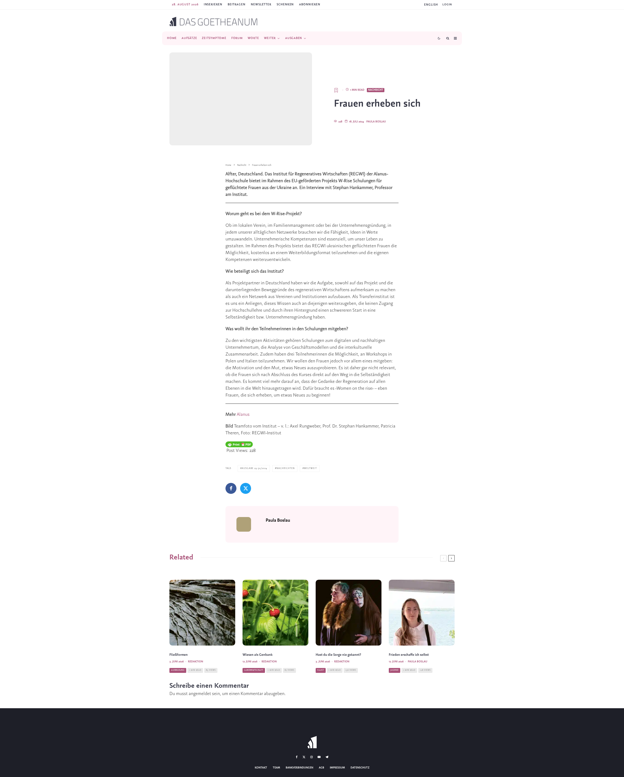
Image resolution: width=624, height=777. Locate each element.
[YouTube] (319, 757)
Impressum (337, 767)
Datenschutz (360, 767)
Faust (320, 670)
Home (172, 38)
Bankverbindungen (299, 767)
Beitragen (236, 4)
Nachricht (375, 90)
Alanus (243, 414)
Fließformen (178, 655)
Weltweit (310, 468)
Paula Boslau (376, 121)
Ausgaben (293, 38)
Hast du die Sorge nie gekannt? (338, 655)
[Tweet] (245, 488)
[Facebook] (296, 757)
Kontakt (261, 767)
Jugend (394, 670)
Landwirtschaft (253, 670)
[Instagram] (311, 757)
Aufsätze (189, 38)
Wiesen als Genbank (258, 655)
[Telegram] (327, 757)
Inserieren (213, 4)
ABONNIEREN (309, 4)
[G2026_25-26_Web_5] (422, 613)
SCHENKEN (285, 4)
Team (276, 767)
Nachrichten (285, 468)
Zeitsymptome (214, 38)
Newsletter (261, 4)
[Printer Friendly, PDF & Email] (239, 444)
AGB (321, 767)
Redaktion (195, 661)
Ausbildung (178, 670)
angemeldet (200, 693)
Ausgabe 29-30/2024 (254, 468)
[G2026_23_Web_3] (202, 613)
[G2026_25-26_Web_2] (275, 613)
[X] (304, 757)
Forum (237, 38)
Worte (253, 38)
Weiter (270, 38)
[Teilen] (230, 488)
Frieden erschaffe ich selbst (409, 655)
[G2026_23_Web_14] (348, 613)
